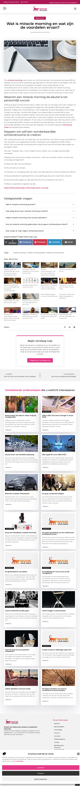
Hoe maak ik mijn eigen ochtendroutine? (40, 231)
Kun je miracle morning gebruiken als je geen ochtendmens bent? (40, 224)
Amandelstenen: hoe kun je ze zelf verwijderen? (55, 572)
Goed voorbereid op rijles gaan (17, 611)
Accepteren (41, 767)
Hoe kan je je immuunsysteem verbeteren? (17, 650)
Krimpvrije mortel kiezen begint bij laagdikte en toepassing (67, 296)
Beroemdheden (59, 726)
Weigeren (40, 773)
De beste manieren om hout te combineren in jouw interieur (54, 689)
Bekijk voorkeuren (40, 779)
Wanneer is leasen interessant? (17, 494)
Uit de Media (58, 730)
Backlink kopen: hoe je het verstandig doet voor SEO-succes (59, 748)
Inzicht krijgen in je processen (54, 611)
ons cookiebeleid (18, 761)
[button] (78, 754)
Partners (57, 723)
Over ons (57, 733)
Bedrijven (40, 18)
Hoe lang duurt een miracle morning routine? (40, 211)
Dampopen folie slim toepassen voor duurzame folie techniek (30, 271)
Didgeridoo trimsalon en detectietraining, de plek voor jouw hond (30, 316)
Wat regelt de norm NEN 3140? (54, 455)
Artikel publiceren (59, 739)
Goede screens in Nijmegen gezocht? (57, 650)
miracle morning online (55, 253)
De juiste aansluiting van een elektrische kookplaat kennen (58, 533)
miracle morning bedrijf (36, 253)
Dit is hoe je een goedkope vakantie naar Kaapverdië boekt (49, 316)
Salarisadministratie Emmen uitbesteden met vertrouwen (67, 316)
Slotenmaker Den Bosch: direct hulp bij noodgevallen (20, 416)
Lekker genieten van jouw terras (18, 689)
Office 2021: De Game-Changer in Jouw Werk (57, 416)
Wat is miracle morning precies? (40, 204)
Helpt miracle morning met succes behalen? (40, 218)
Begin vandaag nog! (40, 340)
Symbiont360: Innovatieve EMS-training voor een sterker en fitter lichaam (49, 287)
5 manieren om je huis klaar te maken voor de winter (66, 287)
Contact (56, 742)
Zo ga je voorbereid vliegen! (53, 494)
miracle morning (15, 80)
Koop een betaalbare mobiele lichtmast (20, 533)
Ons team (57, 736)
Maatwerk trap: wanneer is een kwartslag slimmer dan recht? (30, 302)
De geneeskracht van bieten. (16, 572)
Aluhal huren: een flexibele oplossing (19, 455)
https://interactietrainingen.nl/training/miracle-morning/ (26, 188)
